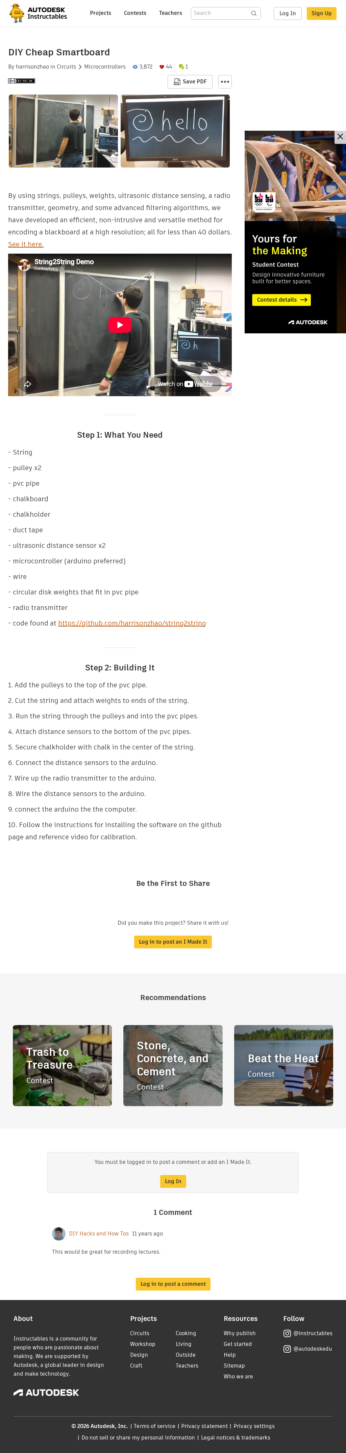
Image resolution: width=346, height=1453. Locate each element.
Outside (186, 1355)
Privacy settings (254, 1426)
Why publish (240, 1333)
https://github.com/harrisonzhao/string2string (132, 623)
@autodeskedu (312, 1349)
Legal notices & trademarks (236, 1438)
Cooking (186, 1333)
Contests (135, 13)
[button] (225, 81)
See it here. (26, 244)
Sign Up (322, 13)
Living (184, 1344)
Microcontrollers (105, 66)
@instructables (312, 1333)
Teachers (170, 13)
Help (230, 1355)
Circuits (66, 66)
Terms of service (154, 1426)
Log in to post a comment (173, 1284)
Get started (238, 1344)
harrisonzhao (32, 66)
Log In (287, 13)
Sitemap (234, 1366)
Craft (136, 1366)
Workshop (142, 1344)
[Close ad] (340, 137)
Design (139, 1355)
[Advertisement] (295, 232)
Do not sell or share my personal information (138, 1438)
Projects (100, 13)
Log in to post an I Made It (173, 942)
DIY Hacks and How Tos (99, 1233)
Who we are (238, 1376)
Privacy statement (204, 1426)
